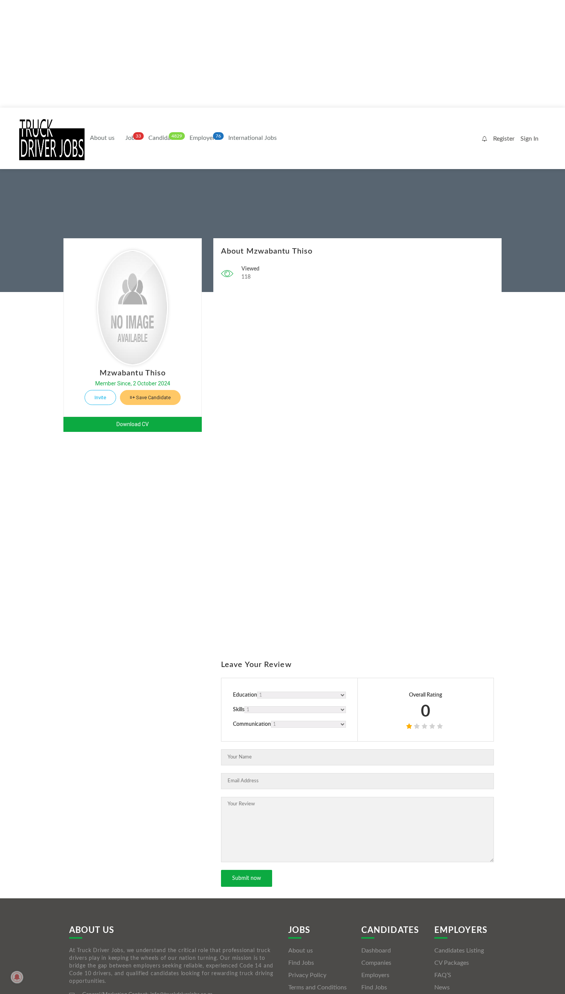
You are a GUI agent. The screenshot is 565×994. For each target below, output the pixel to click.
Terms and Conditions (317, 987)
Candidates (163, 138)
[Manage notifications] (17, 977)
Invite (100, 397)
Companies (376, 963)
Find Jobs (301, 963)
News (442, 987)
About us (102, 138)
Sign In (529, 139)
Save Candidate (153, 397)
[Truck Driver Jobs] (52, 139)
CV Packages (451, 963)
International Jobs (252, 138)
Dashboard (376, 951)
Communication (252, 724)
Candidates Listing (459, 951)
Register (504, 139)
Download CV (132, 424)
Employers (203, 138)
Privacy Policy (307, 975)
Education (245, 695)
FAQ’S (442, 975)
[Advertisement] (230, 54)
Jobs (131, 138)
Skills (238, 709)
